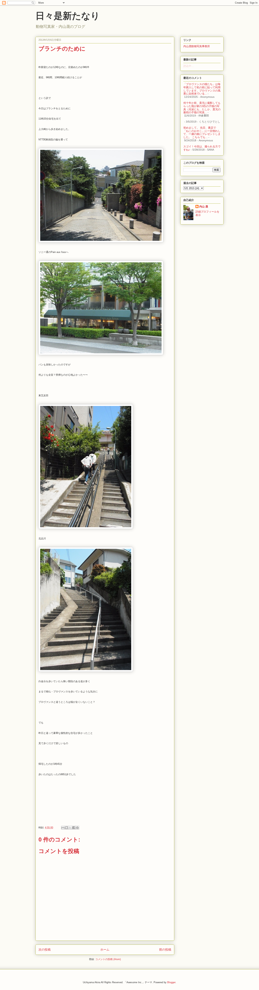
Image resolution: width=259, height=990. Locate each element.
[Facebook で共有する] (74, 828)
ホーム (104, 949)
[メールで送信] (63, 828)
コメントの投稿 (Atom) (108, 959)
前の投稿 (165, 949)
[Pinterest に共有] (77, 828)
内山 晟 (203, 206)
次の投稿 (44, 949)
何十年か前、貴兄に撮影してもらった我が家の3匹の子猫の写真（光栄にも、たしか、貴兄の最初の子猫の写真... (202, 107)
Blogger (171, 982)
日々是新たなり (67, 16)
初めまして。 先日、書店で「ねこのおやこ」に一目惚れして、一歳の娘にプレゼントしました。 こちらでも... (202, 132)
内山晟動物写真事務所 (196, 46)
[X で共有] (70, 828)
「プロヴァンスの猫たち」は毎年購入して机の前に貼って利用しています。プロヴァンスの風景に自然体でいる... (202, 89)
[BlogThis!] (66, 828)
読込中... (188, 65)
